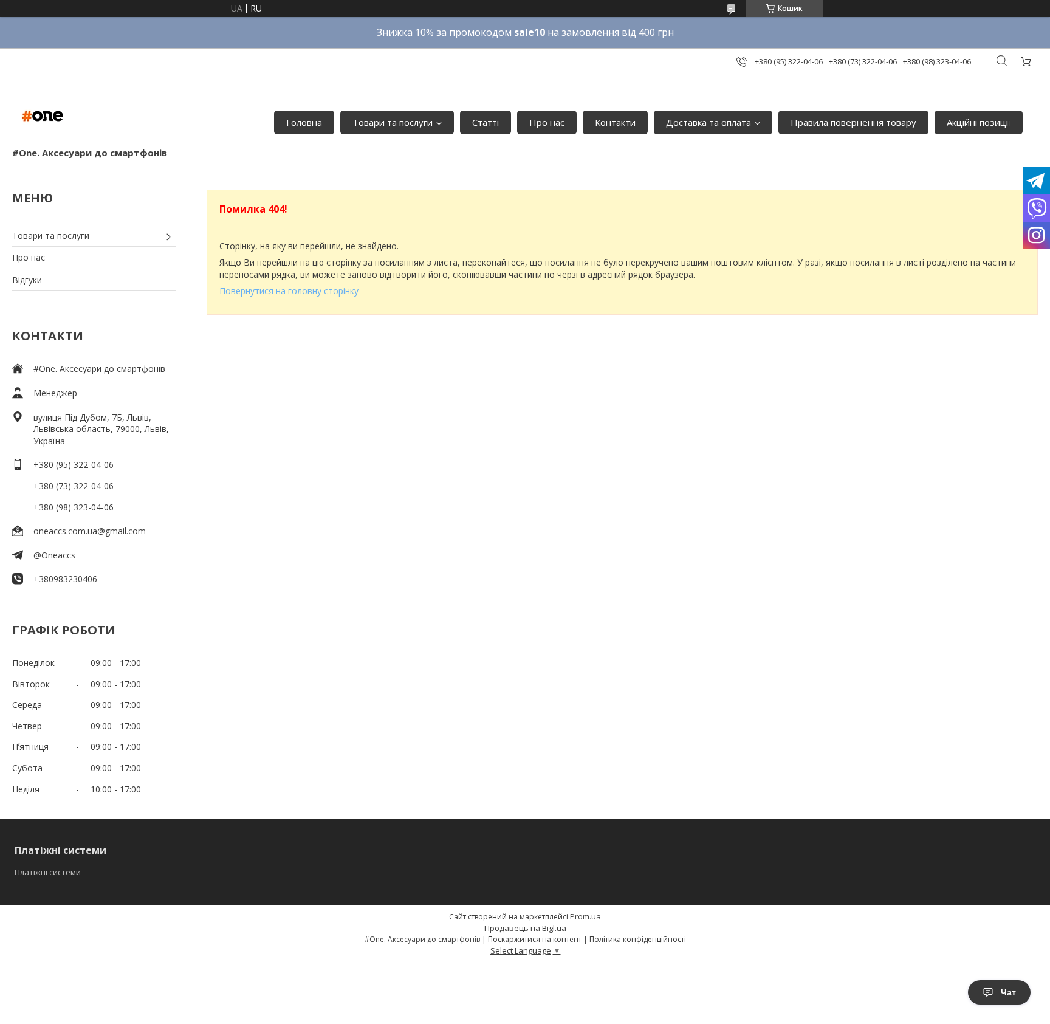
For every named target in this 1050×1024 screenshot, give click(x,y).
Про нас (546, 122)
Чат (1008, 992)
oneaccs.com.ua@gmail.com (89, 531)
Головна (304, 122)
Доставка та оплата (708, 122)
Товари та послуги (392, 122)
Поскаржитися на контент (535, 939)
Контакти (615, 122)
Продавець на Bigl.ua (525, 928)
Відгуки (27, 280)
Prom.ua (585, 916)
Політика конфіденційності (637, 939)
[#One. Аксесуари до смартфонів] (42, 116)
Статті (485, 122)
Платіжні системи (48, 872)
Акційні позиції (979, 122)
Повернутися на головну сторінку (289, 291)
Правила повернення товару (853, 122)
